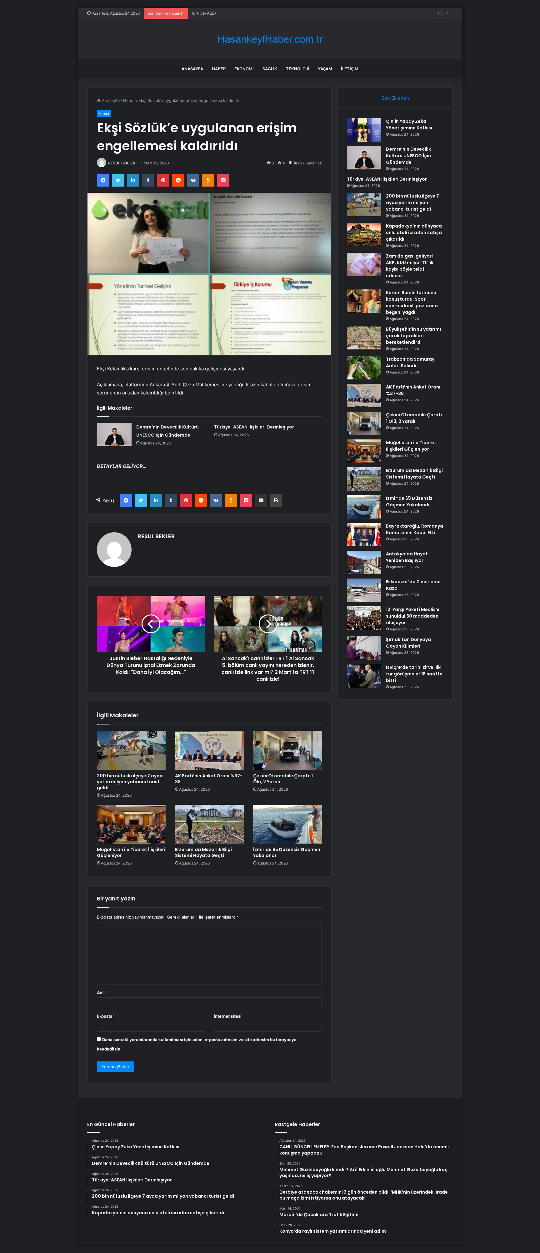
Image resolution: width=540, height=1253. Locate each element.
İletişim (349, 68)
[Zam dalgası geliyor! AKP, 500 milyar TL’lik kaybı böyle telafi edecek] (364, 264)
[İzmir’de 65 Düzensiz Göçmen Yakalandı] (287, 824)
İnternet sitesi (228, 1016)
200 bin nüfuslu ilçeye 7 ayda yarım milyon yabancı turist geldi (130, 782)
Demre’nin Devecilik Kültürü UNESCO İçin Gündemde (408, 155)
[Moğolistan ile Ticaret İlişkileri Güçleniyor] (131, 824)
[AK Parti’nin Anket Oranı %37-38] (209, 750)
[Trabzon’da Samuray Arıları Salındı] (364, 367)
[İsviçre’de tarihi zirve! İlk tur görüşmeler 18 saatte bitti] (364, 676)
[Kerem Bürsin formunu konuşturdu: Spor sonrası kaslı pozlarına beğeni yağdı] (364, 301)
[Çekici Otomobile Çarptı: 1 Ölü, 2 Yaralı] (287, 750)
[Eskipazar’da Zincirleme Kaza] (364, 590)
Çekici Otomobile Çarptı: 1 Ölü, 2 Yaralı (283, 779)
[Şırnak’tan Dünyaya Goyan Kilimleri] (364, 648)
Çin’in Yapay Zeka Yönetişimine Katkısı (409, 124)
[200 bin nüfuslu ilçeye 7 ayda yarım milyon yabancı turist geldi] (131, 750)
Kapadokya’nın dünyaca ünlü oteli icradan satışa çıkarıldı (414, 232)
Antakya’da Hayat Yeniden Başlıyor (407, 557)
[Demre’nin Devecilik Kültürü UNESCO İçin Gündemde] (114, 434)
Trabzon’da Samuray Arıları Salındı (410, 362)
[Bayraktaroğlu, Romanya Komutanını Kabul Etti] (364, 534)
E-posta (106, 1016)
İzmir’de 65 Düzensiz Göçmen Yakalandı (286, 852)
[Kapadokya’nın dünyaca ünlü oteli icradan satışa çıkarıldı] (364, 234)
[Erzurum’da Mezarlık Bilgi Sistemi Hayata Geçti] (209, 824)
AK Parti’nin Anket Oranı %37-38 (208, 779)
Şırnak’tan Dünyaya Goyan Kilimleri (408, 642)
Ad (101, 992)
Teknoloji (297, 68)
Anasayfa (192, 68)
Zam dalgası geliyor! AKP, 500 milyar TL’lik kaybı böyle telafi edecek (409, 266)
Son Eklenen (395, 98)
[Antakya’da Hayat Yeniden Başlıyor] (364, 562)
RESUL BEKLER (121, 163)
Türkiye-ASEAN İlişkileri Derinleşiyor (225, 13)
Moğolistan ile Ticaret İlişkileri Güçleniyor (131, 852)
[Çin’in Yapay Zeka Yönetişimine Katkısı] (364, 130)
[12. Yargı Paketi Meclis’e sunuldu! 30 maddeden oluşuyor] (364, 618)
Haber (219, 68)
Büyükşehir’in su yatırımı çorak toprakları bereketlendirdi (413, 335)
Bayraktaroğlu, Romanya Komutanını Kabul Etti (414, 529)
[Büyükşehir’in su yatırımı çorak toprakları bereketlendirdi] (364, 337)
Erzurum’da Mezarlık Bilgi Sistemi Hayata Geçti (203, 852)
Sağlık (269, 68)
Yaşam (325, 68)
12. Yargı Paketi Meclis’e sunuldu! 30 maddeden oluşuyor (413, 616)
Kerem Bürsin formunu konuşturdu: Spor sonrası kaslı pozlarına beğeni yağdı (412, 302)
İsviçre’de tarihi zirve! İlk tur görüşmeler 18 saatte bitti (414, 674)
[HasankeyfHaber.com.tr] (270, 39)
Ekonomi (244, 68)
